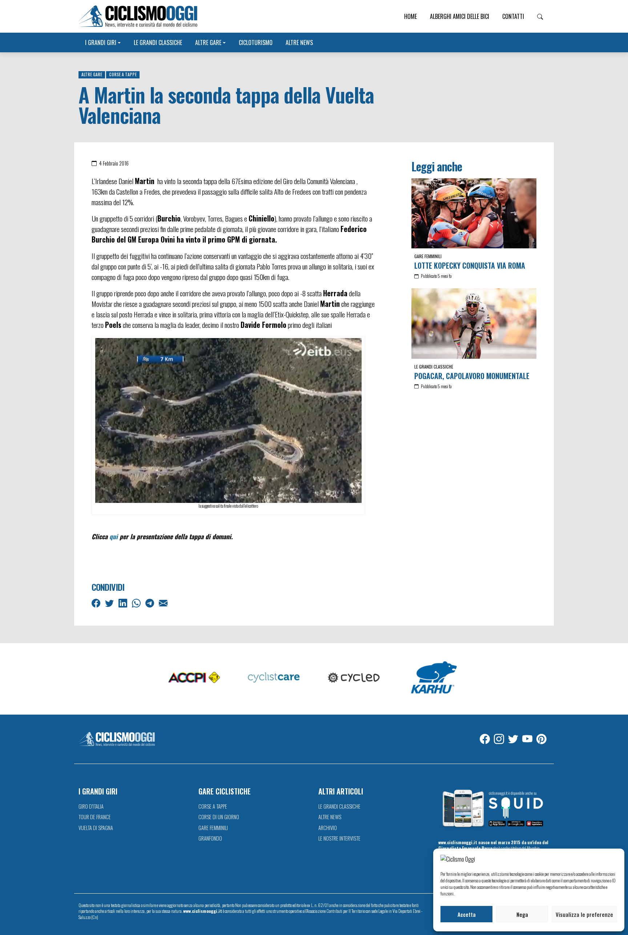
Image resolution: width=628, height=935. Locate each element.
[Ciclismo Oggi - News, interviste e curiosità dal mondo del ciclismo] (137, 16)
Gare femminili (428, 256)
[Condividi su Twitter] (110, 602)
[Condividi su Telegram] (150, 602)
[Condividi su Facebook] (97, 602)
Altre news (299, 42)
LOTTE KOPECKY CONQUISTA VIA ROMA (469, 265)
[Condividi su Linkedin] (123, 602)
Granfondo (210, 838)
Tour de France (94, 817)
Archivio (327, 828)
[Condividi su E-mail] (164, 602)
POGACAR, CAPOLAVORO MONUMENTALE (472, 375)
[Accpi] (194, 678)
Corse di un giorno (218, 817)
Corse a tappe (123, 74)
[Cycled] (354, 678)
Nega (522, 914)
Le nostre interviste (339, 838)
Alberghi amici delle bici (459, 16)
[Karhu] (434, 678)
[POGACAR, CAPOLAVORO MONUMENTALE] (473, 323)
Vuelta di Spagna (95, 828)
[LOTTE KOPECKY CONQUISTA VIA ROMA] (473, 213)
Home (410, 16)
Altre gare (208, 42)
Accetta (467, 914)
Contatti (513, 16)
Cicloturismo (256, 42)
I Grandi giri (100, 42)
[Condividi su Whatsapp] (137, 602)
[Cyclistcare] (274, 678)
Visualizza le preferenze (584, 914)
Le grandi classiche (158, 42)
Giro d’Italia (91, 806)
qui (113, 536)
